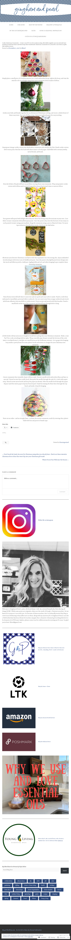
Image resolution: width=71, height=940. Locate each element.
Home (11, 25)
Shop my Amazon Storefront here (46, 717)
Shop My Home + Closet (44, 686)
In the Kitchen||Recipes (18, 31)
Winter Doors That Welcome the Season (54, 460)
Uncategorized (64, 442)
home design (19, 890)
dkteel (24, 48)
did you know (21, 881)
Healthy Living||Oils (54, 25)
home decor (8, 890)
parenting (27, 894)
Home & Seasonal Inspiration (51, 31)
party (36, 894)
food (53, 881)
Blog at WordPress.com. (8, 930)
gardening (7, 885)
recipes (45, 894)
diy (31, 881)
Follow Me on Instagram (45, 520)
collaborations (8, 881)
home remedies (48, 890)
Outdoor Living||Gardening (35, 36)
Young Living (44, 898)
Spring (6, 898)
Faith (34, 31)
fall (46, 881)
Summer (15, 898)
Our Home (21, 25)
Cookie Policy (30, 937)
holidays (52, 885)
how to (59, 890)
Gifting (17, 885)
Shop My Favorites (35, 25)
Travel (25, 898)
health (43, 885)
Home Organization (33, 890)
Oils (6, 894)
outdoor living (16, 894)
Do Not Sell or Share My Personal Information (29, 930)
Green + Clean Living (30, 885)
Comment (62, 491)
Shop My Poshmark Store (44, 741)
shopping (54, 894)
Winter (34, 898)
